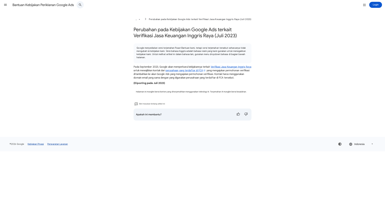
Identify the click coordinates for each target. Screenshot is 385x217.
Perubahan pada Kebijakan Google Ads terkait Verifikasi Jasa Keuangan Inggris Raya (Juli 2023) (200, 19)
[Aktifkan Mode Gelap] (339, 144)
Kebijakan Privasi (36, 144)
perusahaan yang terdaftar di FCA (184, 70)
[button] (5, 4)
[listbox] (361, 144)
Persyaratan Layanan (57, 144)
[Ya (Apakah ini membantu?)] (238, 114)
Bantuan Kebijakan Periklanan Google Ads (43, 5)
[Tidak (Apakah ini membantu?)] (246, 114)
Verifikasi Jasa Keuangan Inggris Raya (231, 66)
